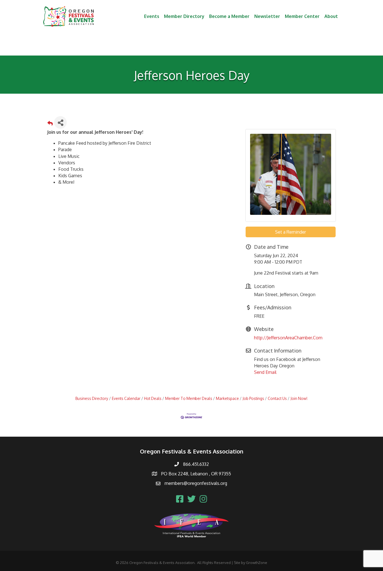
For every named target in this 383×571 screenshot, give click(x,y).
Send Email (265, 372)
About (331, 16)
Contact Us (277, 398)
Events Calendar (126, 398)
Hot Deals (152, 398)
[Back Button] (50, 124)
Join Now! (299, 398)
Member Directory (184, 16)
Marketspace (227, 398)
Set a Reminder (290, 232)
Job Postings (253, 398)
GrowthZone (256, 562)
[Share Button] (60, 122)
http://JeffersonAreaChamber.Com (288, 337)
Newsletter (267, 16)
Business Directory (91, 398)
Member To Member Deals (188, 398)
